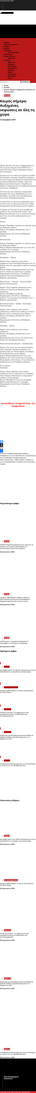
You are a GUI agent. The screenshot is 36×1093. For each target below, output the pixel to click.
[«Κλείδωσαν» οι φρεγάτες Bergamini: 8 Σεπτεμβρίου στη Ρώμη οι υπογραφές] (18, 634)
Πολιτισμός (12, 66)
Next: (17, 462)
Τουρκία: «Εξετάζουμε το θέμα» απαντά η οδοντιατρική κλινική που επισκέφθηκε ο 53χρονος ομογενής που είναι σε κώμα (15, 599)
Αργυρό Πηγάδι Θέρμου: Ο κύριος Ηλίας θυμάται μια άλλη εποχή (17, 691)
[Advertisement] (18, 482)
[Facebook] (18, 442)
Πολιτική (7, 50)
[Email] (18, 448)
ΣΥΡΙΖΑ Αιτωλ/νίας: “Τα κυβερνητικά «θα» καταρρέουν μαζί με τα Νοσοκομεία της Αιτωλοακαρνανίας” (14, 714)
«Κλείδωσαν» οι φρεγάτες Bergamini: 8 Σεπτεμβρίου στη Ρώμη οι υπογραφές (14, 642)
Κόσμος (7, 48)
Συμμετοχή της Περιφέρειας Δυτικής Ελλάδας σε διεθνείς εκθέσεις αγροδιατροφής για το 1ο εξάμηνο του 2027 (16, 737)
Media (10, 72)
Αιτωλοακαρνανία (11, 44)
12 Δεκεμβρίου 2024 (8, 120)
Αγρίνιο (7, 42)
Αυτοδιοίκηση (13, 52)
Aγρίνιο (7, 760)
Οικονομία (8, 54)
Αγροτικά (11, 62)
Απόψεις (11, 64)
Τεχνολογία (12, 74)
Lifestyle (11, 70)
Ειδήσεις (7, 60)
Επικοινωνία (8, 1078)
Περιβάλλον (12, 68)
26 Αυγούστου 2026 (7, 552)
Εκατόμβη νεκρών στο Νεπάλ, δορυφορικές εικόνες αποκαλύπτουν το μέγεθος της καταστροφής (18, 671)
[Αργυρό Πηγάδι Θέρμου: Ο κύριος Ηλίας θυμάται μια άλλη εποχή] (7, 681)
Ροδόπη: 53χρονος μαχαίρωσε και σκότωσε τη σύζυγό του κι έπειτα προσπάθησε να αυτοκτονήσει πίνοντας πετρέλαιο (16, 546)
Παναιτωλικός (9, 56)
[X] (18, 445)
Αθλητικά (11, 58)
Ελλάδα (7, 46)
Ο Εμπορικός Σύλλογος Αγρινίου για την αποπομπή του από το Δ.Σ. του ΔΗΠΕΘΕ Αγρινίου (17, 764)
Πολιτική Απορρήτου (11, 1077)
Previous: (17, 456)
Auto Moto (12, 76)
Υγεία (10, 78)
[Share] (18, 451)
